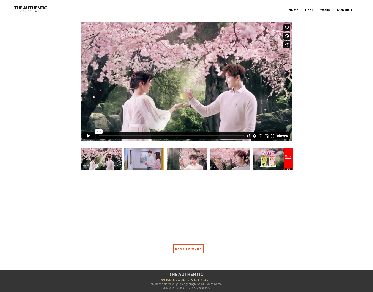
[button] (101, 159)
